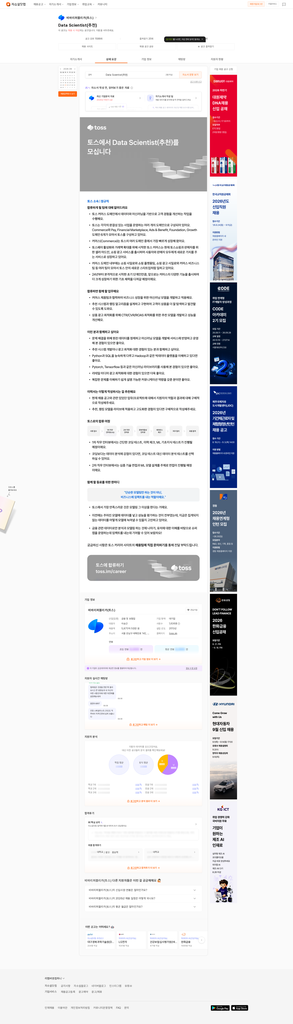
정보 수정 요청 (191, 668)
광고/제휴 (97, 991)
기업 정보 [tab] (146, 59)
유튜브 (128, 986)
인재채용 (49, 1007)
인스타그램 (115, 986)
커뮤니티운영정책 (103, 1007)
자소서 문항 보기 (190, 74)
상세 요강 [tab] (111, 59)
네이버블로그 (99, 986)
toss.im (173, 633)
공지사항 (66, 986)
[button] (115, 101)
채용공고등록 (68, 991)
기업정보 (71, 4)
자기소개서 (55, 4)
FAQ (118, 1007)
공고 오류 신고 (196, 82)
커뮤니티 (102, 4)
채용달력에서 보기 (68, 94)
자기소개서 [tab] (76, 59)
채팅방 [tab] (181, 59)
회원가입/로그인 (256, 4)
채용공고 (38, 4)
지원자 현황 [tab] (217, 59)
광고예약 (83, 991)
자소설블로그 (81, 986)
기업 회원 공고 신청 (223, 69)
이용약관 (62, 1007)
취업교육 (87, 4)
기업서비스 (272, 4)
